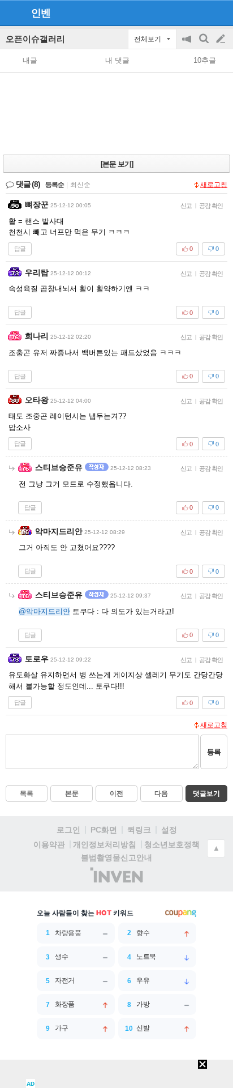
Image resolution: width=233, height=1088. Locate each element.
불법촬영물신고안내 (116, 857)
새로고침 (213, 185)
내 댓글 (117, 60)
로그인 (68, 829)
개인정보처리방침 (104, 844)
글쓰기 (221, 39)
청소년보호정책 (172, 844)
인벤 (40, 13)
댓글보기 (206, 793)
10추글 (204, 60)
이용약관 (49, 844)
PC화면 (103, 829)
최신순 (80, 185)
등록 (214, 752)
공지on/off (187, 44)
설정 (169, 829)
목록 (26, 793)
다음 (161, 793)
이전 (116, 793)
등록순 (54, 185)
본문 (72, 793)
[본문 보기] (117, 164)
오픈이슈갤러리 (35, 39)
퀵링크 (139, 829)
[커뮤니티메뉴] (12, 13)
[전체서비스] (220, 12)
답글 (19, 248)
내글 (30, 60)
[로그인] (199, 12)
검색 (205, 44)
